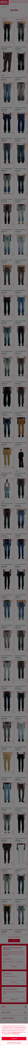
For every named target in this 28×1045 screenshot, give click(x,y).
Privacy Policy (7, 1033)
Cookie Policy (16, 1033)
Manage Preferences (17, 1032)
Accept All (14, 1038)
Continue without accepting (14, 1042)
